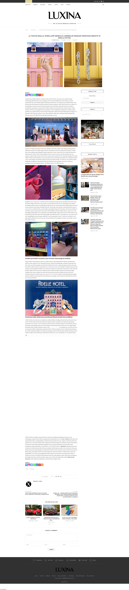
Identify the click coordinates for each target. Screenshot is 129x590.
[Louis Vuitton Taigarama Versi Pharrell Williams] (69, 510)
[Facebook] (26, 95)
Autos (56, 4)
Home (26, 29)
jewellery (32, 469)
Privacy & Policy (90, 575)
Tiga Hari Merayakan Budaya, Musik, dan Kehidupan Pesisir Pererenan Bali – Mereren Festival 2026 (96, 199)
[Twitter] (32, 95)
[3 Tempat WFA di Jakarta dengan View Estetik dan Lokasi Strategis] (92, 165)
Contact (54, 575)
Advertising (71, 575)
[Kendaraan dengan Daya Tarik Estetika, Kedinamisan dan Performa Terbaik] (51, 510)
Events (68, 33)
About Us (42, 575)
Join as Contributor (62, 575)
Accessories (33, 29)
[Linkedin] (37, 95)
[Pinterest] (39, 95)
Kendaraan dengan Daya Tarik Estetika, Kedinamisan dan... (51, 519)
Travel (50, 4)
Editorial (48, 575)
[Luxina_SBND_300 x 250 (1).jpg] (92, 129)
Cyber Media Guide (80, 575)
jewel (27, 469)
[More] (42, 95)
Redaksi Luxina (56, 40)
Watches (42, 4)
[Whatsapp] (34, 95)
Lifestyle (27, 4)
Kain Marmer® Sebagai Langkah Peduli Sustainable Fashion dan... (49, 1)
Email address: (92, 95)
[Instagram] (29, 95)
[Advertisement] (31, 587)
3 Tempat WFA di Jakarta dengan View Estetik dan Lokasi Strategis (92, 175)
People (68, 4)
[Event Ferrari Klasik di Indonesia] (33, 510)
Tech (62, 4)
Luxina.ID (64, 578)
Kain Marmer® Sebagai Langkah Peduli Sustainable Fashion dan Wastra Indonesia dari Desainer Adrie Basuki (97, 211)
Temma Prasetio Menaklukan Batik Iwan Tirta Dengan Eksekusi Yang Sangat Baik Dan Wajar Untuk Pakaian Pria (96, 186)
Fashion (35, 4)
